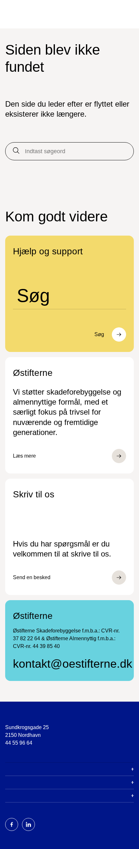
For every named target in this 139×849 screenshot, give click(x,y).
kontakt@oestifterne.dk (69, 663)
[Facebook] (11, 824)
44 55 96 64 (18, 743)
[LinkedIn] (28, 824)
